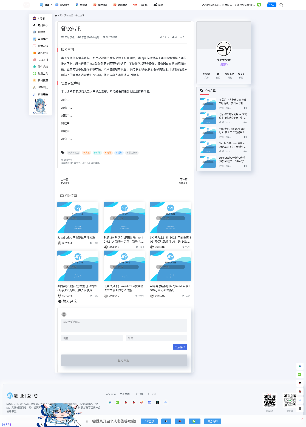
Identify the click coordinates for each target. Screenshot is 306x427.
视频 (104, 58)
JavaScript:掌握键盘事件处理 (76, 237)
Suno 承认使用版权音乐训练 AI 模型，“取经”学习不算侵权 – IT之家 (232, 159)
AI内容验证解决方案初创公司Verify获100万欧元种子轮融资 (77, 288)
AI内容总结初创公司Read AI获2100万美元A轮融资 (170, 288)
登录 (271, 4)
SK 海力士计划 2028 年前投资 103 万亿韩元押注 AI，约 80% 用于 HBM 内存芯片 (170, 240)
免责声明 (125, 393)
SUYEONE (111, 37)
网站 (64, 75)
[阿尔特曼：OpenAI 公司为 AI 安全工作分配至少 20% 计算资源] (208, 133)
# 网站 (108, 152)
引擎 (175, 58)
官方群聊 (213, 421)
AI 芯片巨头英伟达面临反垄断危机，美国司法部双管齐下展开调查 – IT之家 (232, 101)
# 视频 (119, 152)
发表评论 (180, 347)
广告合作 (138, 393)
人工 (87, 91)
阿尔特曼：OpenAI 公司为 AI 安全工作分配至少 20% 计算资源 (233, 130)
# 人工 (86, 152)
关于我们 (152, 393)
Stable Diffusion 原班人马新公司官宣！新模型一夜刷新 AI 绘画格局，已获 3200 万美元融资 (233, 145)
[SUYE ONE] (22, 396)
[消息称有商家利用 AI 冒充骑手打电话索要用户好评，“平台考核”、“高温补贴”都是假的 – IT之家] (208, 118)
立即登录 (149, 421)
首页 (59, 15)
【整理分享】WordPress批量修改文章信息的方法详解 (124, 288)
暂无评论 (70, 301)
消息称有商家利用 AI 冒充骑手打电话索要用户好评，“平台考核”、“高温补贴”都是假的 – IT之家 (233, 116)
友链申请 (111, 393)
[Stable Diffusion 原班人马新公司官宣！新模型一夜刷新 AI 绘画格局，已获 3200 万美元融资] (208, 147)
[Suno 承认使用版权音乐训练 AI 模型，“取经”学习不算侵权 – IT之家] (208, 162)
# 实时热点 (73, 152)
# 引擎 (97, 152)
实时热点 (68, 15)
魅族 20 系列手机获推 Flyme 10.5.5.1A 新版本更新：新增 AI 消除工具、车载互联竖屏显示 (123, 240)
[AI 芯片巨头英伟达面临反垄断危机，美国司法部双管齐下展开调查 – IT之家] (208, 104)
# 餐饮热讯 (132, 152)
